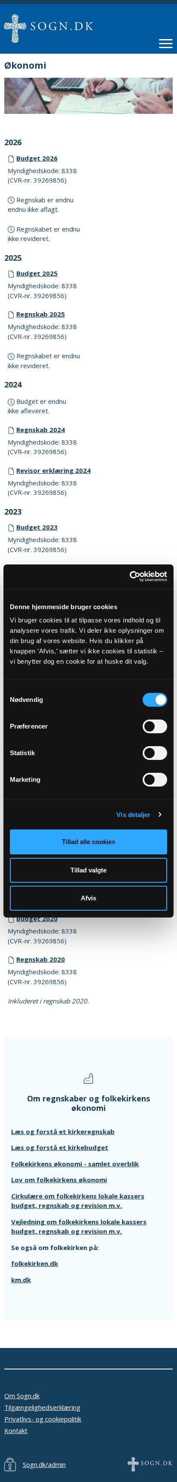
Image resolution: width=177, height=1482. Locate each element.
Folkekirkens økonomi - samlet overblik (75, 1163)
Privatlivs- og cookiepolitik (42, 1419)
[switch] (155, 726)
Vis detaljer (133, 814)
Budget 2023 (37, 527)
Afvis (88, 898)
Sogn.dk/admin (44, 1464)
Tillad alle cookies (88, 841)
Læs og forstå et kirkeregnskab (63, 1131)
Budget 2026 (37, 158)
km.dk (21, 1279)
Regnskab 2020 (40, 959)
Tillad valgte (88, 870)
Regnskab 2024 (40, 429)
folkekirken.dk (34, 1263)
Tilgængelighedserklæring (42, 1407)
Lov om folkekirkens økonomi (59, 1179)
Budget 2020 (37, 918)
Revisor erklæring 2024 (53, 470)
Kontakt (15, 1430)
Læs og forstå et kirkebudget (59, 1147)
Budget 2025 (37, 273)
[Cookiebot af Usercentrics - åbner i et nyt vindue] (129, 576)
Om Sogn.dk (22, 1395)
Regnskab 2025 (40, 314)
